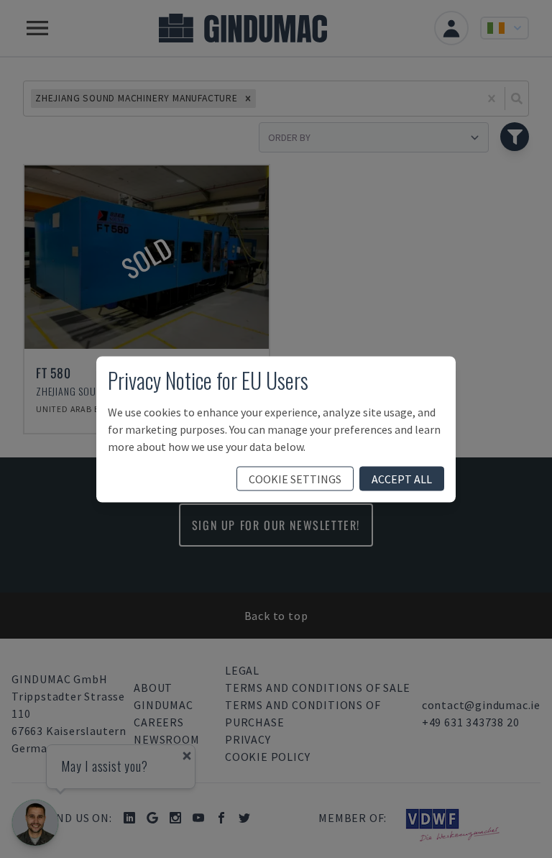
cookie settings (295, 478)
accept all (402, 478)
